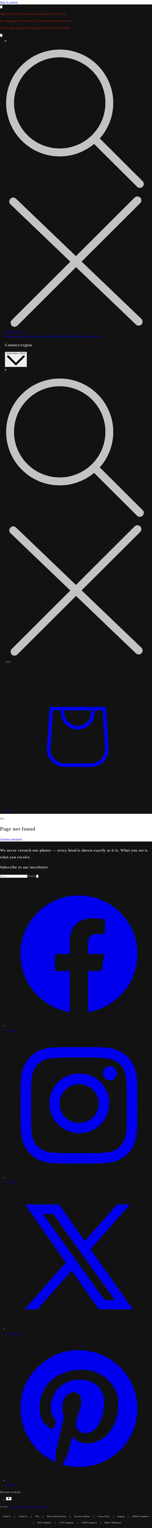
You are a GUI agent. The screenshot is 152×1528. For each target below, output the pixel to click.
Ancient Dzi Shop (18, 1507)
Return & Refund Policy (56, 1516)
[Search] (76, 184)
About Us (7, 1516)
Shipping (120, 1516)
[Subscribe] (37, 876)
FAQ (37, 1516)
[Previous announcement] (1, 6)
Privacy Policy (103, 1516)
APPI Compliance (44, 1523)
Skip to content (9, 2)
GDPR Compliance (89, 1523)
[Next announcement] (1, 35)
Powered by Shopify (38, 1507)
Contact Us (23, 1516)
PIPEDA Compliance (140, 1516)
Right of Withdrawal (113, 1523)
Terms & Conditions (82, 1516)
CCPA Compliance (66, 1523)
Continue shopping (11, 839)
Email (32, 876)
